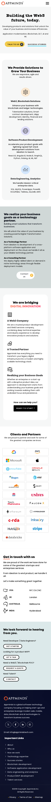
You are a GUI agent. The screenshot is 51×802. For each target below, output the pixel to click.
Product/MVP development (20, 776)
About (10, 745)
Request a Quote (14, 668)
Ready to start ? (25, 408)
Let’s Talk (11, 657)
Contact (11, 679)
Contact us (24, 275)
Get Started (12, 646)
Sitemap (39, 797)
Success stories (15, 760)
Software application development (24, 768)
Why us (11, 748)
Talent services (14, 779)
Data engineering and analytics (22, 772)
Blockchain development (19, 764)
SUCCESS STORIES (37, 44)
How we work (13, 752)
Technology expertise (18, 756)
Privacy (13, 797)
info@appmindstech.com (21, 732)
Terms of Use (25, 797)
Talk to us (13, 44)
